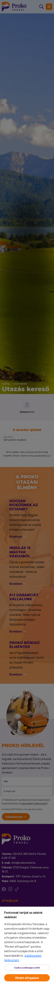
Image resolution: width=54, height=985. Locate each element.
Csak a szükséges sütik (27, 967)
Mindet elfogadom (27, 978)
